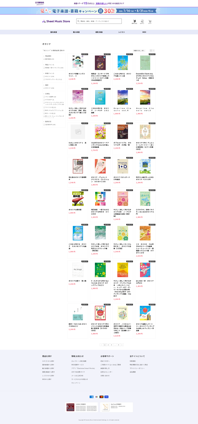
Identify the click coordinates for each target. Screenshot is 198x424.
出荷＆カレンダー (107, 372)
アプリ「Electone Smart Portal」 (83, 368)
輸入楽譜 (76, 32)
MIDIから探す (47, 379)
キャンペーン (75, 383)
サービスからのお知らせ (79, 379)
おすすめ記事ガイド (78, 372)
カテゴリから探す (48, 361)
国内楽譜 (53, 32)
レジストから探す (48, 376)
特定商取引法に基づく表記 (139, 365)
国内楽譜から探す (48, 365)
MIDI (144, 32)
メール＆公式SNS (77, 376)
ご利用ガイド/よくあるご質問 (111, 365)
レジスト (121, 32)
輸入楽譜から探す (48, 368)
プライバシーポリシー (137, 368)
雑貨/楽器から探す (48, 372)
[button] (99, 21)
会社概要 (133, 372)
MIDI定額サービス (77, 365)
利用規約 (133, 361)
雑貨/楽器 (99, 32)
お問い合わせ (105, 376)
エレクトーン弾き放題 (78, 361)
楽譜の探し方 (105, 368)
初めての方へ (105, 361)
